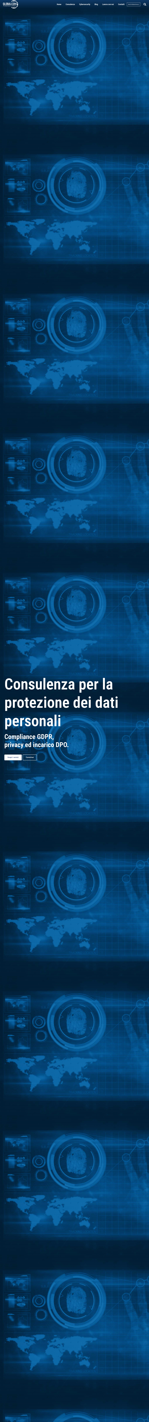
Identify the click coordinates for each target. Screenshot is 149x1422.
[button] (145, 4)
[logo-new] (10, 4)
